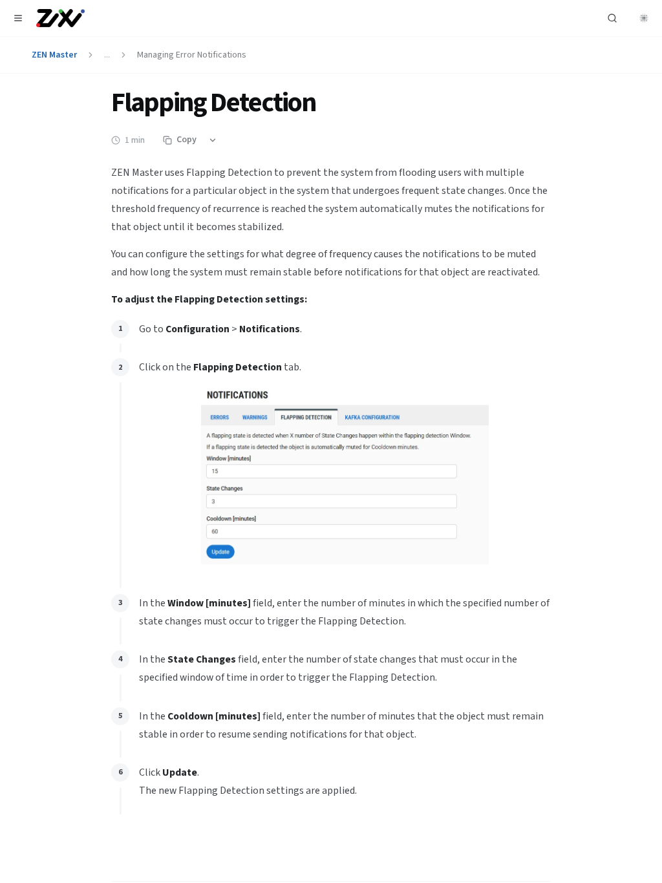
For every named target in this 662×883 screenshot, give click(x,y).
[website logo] (60, 18)
